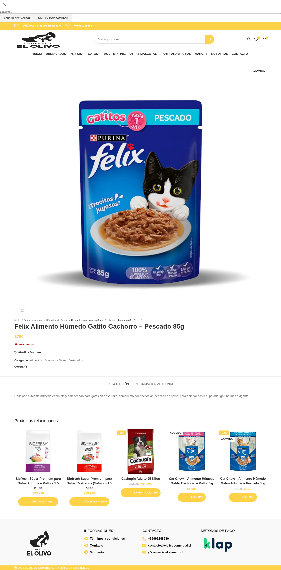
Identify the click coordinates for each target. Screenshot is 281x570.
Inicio (17, 320)
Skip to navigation (17, 17)
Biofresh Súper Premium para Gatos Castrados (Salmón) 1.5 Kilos (89, 483)
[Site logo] (38, 39)
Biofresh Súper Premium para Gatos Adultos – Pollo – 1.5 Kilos (38, 483)
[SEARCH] (209, 39)
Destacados (75, 360)
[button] (38, 501)
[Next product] (142, 320)
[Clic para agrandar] (22, 310)
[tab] (118, 382)
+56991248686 (83, 25)
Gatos (27, 320)
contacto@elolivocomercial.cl (42, 25)
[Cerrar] (5, 5)
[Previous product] (134, 320)
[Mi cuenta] (248, 39)
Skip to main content (53, 17)
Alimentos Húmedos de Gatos (51, 320)
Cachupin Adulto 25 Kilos (140, 479)
